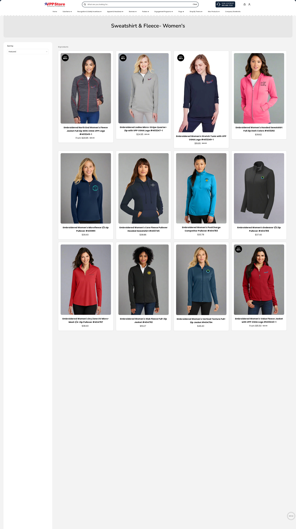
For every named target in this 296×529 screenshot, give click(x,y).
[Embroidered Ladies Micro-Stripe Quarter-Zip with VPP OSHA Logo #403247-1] (143, 88)
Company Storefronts (233, 12)
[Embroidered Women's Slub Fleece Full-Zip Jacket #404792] (143, 279)
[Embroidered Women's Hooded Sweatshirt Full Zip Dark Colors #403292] (259, 88)
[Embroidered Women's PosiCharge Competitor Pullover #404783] (201, 188)
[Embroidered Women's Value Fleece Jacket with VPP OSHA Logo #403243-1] (259, 279)
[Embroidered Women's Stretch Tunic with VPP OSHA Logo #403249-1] (201, 92)
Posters (144, 12)
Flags (180, 12)
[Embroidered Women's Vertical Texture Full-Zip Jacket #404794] (201, 279)
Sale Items (66, 12)
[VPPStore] (54, 4)
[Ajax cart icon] (244, 4)
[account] (249, 4)
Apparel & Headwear (114, 12)
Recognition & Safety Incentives (88, 12)
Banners (132, 12)
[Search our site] (84, 4)
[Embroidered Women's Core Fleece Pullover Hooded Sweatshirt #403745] (143, 188)
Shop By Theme (195, 12)
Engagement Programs (163, 12)
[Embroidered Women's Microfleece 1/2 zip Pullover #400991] (86, 188)
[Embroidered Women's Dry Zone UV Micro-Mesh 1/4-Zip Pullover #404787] (86, 279)
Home (55, 12)
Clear (195, 4)
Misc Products (213, 12)
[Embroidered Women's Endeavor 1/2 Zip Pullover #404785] (259, 188)
